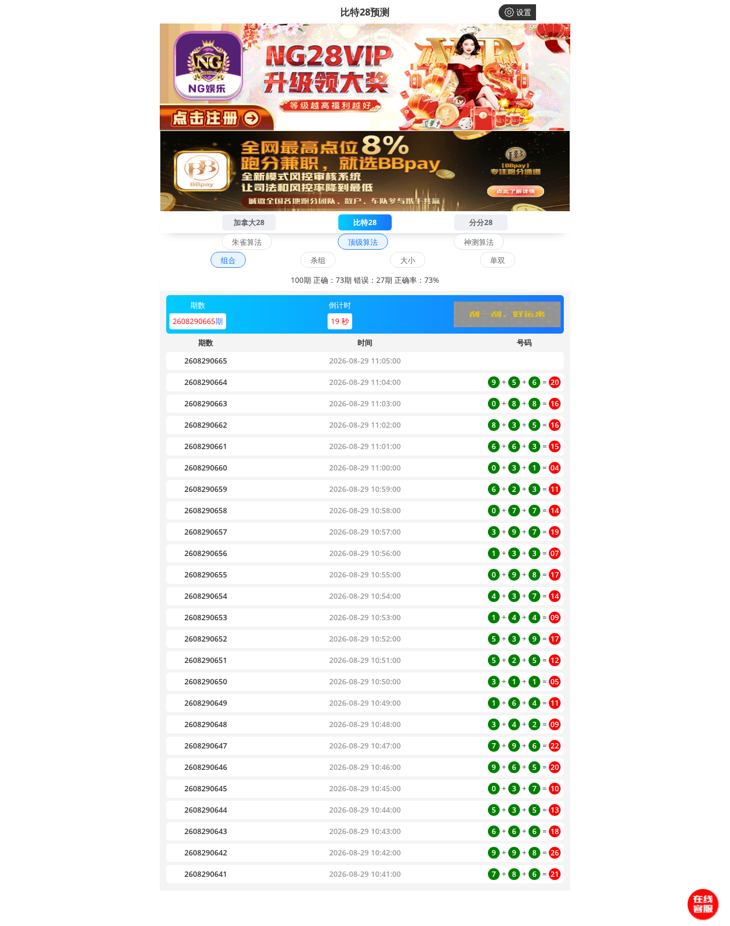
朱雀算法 (247, 242)
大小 (407, 260)
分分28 (481, 222)
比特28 (365, 222)
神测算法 (479, 242)
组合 (228, 260)
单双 (497, 260)
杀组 (317, 260)
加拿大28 (249, 222)
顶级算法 (363, 242)
